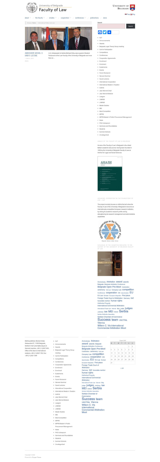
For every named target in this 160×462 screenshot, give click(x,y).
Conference (101, 293)
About (27, 18)
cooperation (111, 292)
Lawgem (102, 96)
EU (131, 292)
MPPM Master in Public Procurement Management (115, 117)
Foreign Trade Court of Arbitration (110, 298)
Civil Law (108, 290)
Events (101, 70)
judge (122, 308)
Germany (127, 298)
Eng (133, 14)
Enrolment (102, 64)
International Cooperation (107, 82)
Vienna (101, 322)
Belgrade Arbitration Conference (114, 284)
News (105, 18)
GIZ (132, 298)
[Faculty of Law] (48, 7)
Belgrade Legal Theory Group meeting (111, 46)
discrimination (125, 293)
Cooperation (65, 18)
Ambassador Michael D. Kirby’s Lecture (34, 54)
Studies (51, 18)
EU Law (100, 295)
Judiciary (100, 312)
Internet (114, 308)
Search (100, 22)
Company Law (116, 290)
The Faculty (39, 18)
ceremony (101, 289)
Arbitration (111, 281)
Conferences (79, 18)
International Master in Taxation (109, 85)
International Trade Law (104, 308)
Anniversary (102, 282)
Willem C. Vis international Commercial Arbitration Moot (112, 326)
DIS (119, 293)
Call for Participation (105, 49)
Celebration (125, 287)
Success (104, 319)
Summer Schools (104, 132)
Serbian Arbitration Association (106, 314)
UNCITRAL (123, 320)
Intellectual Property (104, 303)
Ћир (128, 14)
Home (34, 23)
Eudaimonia (103, 67)
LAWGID (102, 99)
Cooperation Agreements (107, 58)
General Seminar (104, 76)
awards (126, 282)
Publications (94, 18)
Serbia (123, 311)
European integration (115, 295)
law (105, 311)
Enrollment (102, 61)
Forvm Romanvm (104, 73)
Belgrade (101, 284)
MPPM (101, 114)
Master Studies (104, 105)
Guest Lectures (76, 28)
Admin (26, 61)
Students (88, 28)
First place (126, 295)
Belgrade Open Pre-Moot (109, 286)
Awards (101, 43)
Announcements (104, 40)
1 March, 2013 (29, 58)
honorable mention (104, 301)
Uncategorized (104, 135)
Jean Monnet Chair (105, 91)
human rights (116, 300)
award (119, 281)
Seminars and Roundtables (108, 126)
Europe (106, 295)
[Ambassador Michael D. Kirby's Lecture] (58, 39)
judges (128, 308)
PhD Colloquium (104, 123)
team (115, 319)
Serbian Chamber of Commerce (110, 316)
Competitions (103, 52)
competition (128, 289)
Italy (118, 308)
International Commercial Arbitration (111, 305)
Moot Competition (105, 111)
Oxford (116, 312)
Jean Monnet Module (106, 94)
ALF (100, 38)
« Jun (122, 368)
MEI (100, 108)
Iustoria (101, 88)
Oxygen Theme (36, 457)
